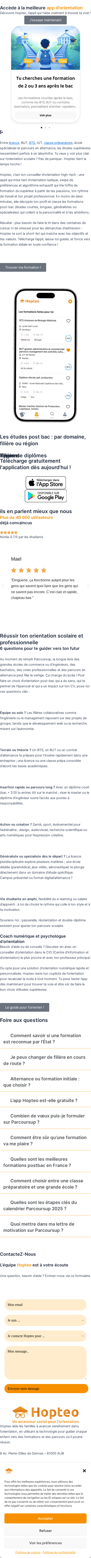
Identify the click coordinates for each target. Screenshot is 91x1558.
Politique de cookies (27, 1552)
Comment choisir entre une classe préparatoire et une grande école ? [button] (43, 1184)
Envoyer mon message (23, 1388)
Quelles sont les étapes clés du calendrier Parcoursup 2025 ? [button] (40, 1205)
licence (14, 143)
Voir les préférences (45, 1543)
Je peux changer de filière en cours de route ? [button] (44, 1060)
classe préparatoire (58, 143)
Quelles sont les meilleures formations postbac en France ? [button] (37, 1162)
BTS (32, 143)
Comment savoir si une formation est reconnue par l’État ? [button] (42, 1038)
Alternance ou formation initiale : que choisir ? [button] (41, 1082)
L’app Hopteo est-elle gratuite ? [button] (44, 1100)
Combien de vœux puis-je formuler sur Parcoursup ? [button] (44, 1119)
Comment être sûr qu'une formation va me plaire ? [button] (45, 1140)
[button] (84, 1471)
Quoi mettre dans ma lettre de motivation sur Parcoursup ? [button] (38, 1227)
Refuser (45, 1531)
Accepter (45, 1518)
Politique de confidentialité (59, 1552)
